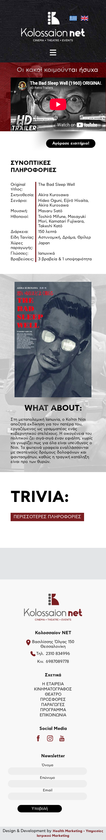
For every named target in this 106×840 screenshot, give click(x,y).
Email (47, 790)
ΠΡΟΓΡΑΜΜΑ (53, 710)
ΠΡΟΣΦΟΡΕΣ (53, 700)
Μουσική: (19, 211)
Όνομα (47, 765)
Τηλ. (40, 654)
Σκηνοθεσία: (22, 195)
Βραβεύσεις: (22, 259)
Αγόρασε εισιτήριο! (70, 143)
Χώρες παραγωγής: (22, 245)
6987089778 (57, 662)
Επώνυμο (47, 778)
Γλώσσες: (19, 253)
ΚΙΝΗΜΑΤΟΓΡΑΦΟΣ (53, 689)
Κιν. (40, 662)
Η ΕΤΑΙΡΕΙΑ (53, 684)
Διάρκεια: (19, 232)
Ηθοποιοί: (20, 217)
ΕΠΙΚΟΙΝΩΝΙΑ (53, 715)
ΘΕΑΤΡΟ (53, 694)
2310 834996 (58, 654)
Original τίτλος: (18, 187)
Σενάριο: (19, 201)
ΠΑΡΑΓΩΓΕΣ (53, 705)
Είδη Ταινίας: (22, 237)
